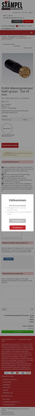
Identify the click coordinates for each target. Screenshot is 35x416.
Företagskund (17, 221)
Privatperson (17, 227)
